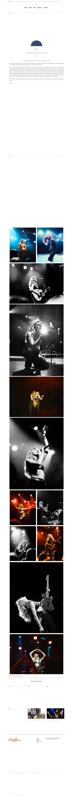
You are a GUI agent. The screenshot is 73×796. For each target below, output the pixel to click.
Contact (46, 7)
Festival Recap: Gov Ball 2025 (36, 720)
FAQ (37, 742)
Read (34, 7)
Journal (39, 7)
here (56, 739)
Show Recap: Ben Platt (55, 720)
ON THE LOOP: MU (55, 772)
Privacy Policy (38, 741)
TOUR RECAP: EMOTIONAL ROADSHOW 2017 (36, 773)
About (26, 7)
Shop (30, 7)
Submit (37, 740)
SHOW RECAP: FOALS (17, 795)
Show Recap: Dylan (36, 53)
